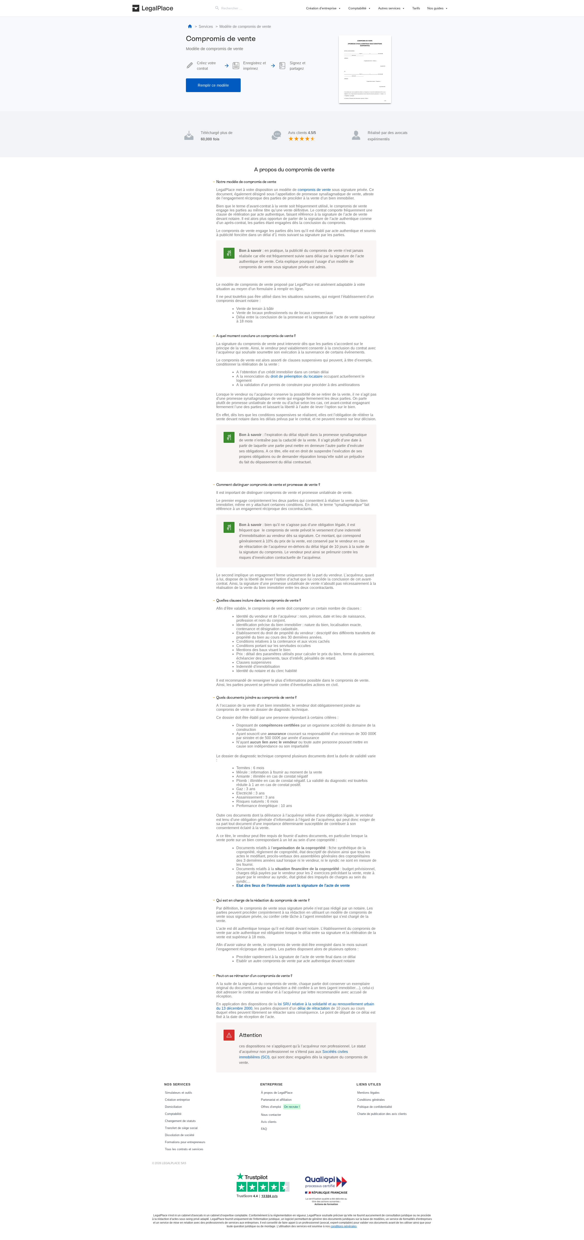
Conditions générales (371, 1099)
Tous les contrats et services (184, 1149)
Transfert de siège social (181, 1128)
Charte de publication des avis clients (382, 1114)
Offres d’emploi (280, 1107)
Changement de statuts (180, 1121)
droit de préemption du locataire (297, 376)
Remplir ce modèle (213, 85)
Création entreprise (177, 1099)
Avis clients (268, 1122)
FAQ (264, 1129)
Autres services (389, 8)
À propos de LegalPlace (276, 1092)
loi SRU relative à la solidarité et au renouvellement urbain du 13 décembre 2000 (295, 1006)
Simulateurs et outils (178, 1092)
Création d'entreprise (321, 8)
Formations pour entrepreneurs (185, 1142)
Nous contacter (271, 1114)
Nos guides (435, 8)
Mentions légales (368, 1092)
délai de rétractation (313, 1008)
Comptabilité (357, 8)
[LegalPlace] (152, 8)
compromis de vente (314, 189)
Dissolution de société (179, 1135)
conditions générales (344, 1226)
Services (206, 26)
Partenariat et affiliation (276, 1099)
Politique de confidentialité (374, 1107)
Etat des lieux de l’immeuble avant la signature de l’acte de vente (293, 885)
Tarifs (416, 8)
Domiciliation (173, 1107)
